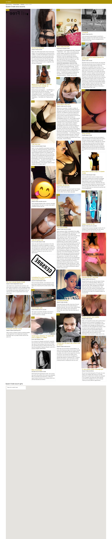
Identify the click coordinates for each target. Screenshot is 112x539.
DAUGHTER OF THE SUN (90, 277)
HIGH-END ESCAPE (63, 46)
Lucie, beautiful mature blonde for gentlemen (93, 58)
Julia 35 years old (37, 240)
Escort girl (35, 200)
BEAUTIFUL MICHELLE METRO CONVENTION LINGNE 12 (42, 85)
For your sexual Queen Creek (15, 282)
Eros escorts (9, 4)
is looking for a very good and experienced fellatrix (41, 278)
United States (16, 4)
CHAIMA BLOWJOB (63, 185)
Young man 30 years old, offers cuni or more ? (68, 344)
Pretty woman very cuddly (90, 317)
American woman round (14, 329)
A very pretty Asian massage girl (92, 369)
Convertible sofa (37, 308)
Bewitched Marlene (38, 48)
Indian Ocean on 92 (88, 224)
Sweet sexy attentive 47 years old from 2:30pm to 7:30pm (43, 336)
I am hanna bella (62, 227)
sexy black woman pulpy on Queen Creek (93, 172)
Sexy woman (86, 133)
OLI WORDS (8, 1)
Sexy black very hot (63, 104)
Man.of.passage (37, 370)
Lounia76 (85, 32)
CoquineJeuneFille (63, 300)
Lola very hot (36, 144)
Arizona (22, 4)
